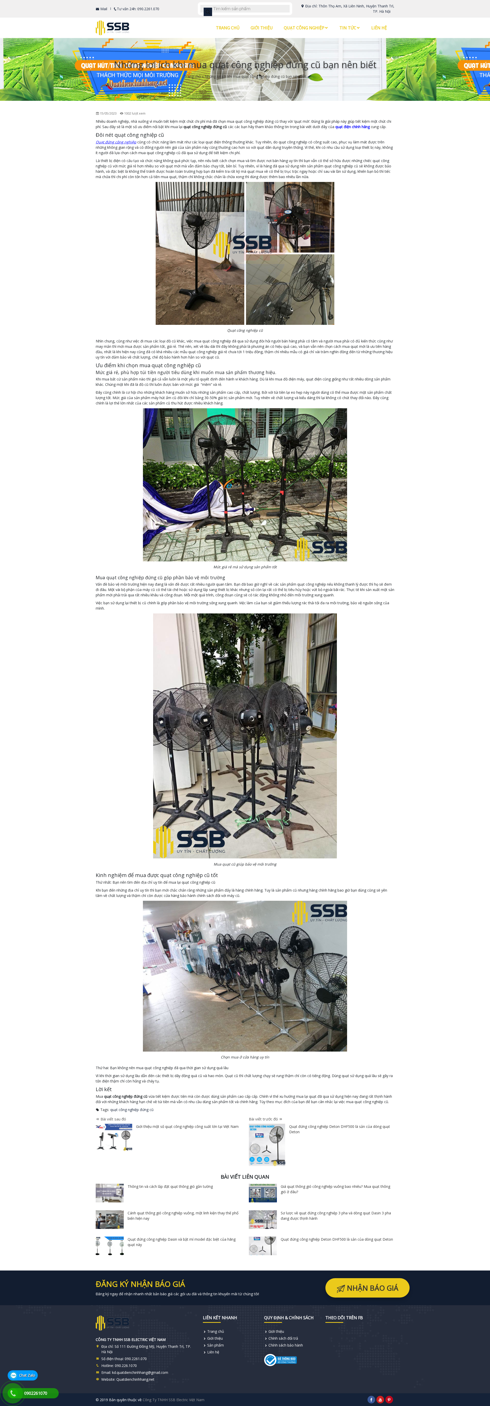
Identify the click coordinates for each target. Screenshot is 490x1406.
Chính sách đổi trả (283, 1338)
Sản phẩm (215, 1345)
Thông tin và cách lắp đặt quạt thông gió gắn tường (170, 1186)
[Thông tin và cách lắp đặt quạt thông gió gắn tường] (110, 1193)
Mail (103, 8)
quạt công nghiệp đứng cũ (132, 1109)
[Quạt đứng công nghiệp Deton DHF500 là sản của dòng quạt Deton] (263, 1246)
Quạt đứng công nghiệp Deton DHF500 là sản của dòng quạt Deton (337, 1239)
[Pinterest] (389, 1399)
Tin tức (347, 28)
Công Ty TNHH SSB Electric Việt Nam (173, 1399)
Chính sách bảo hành (285, 1345)
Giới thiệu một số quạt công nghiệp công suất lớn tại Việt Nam (187, 1126)
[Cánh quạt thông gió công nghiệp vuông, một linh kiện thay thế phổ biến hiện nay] (110, 1219)
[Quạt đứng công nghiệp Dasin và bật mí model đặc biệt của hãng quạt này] (110, 1246)
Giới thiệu (262, 28)
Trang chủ (228, 28)
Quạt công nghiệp (304, 28)
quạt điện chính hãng (353, 126)
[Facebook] (371, 1399)
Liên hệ (379, 28)
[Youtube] (380, 1399)
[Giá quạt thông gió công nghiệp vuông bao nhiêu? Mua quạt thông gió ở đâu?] (263, 1193)
